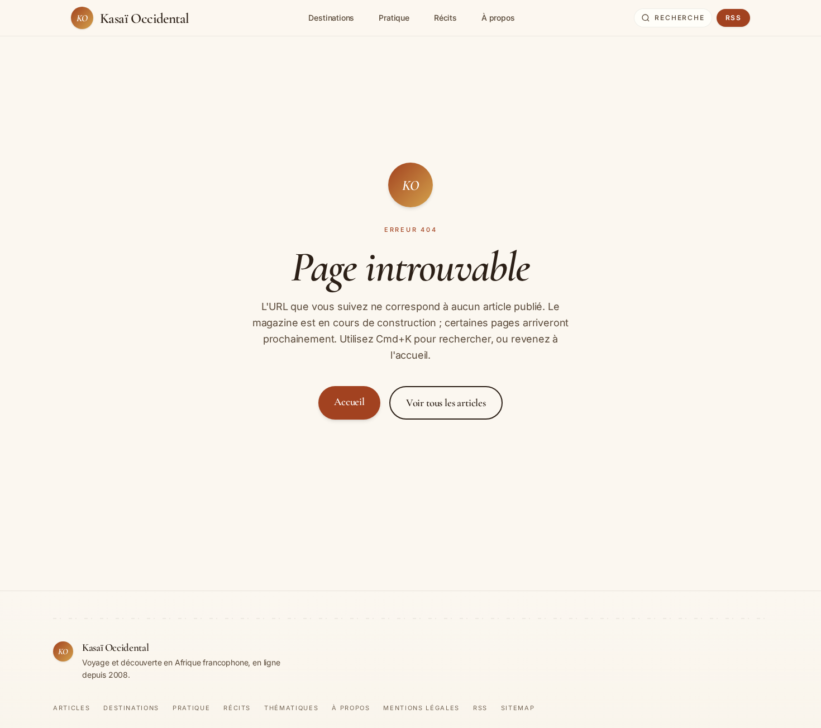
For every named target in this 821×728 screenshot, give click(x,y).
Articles (71, 708)
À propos (498, 17)
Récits (445, 17)
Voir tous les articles (446, 402)
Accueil (349, 401)
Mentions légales (421, 708)
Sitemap (518, 708)
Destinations (331, 17)
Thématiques (291, 708)
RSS (733, 18)
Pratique (394, 17)
